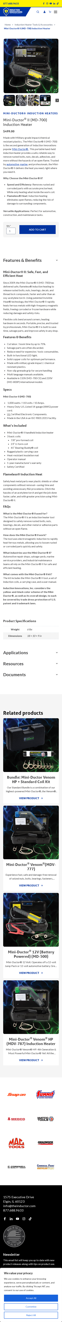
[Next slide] (57, 100)
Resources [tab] (13, 663)
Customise (31, 1306)
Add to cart (37, 229)
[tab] (27, 90)
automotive (13, 164)
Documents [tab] (14, 674)
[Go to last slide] (5, 100)
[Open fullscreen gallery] (55, 90)
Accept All (31, 1298)
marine (24, 164)
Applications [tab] (15, 652)
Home (8, 24)
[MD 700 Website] (31, 66)
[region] (31, 1295)
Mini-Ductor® (20, 149)
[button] (9, 100)
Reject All (31, 1315)
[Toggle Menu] (55, 12)
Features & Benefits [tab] (22, 260)
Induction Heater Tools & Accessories (34, 24)
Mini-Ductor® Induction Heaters (30, 113)
